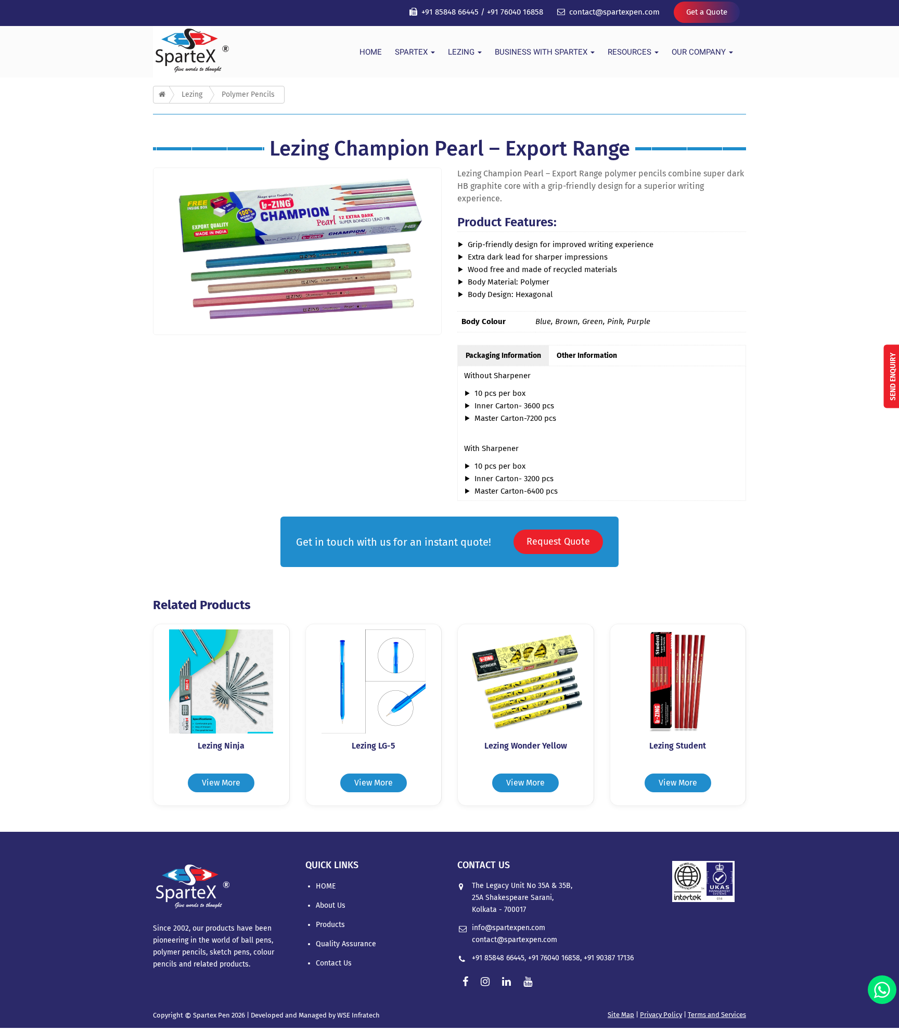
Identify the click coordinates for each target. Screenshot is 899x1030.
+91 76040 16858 (515, 12)
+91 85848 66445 (450, 12)
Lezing (462, 52)
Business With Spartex (542, 52)
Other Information (587, 355)
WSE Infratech (358, 1015)
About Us (330, 905)
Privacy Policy (661, 1015)
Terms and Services (717, 1015)
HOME (370, 52)
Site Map (621, 1015)
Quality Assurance (346, 943)
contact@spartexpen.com (614, 12)
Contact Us (334, 963)
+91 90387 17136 (609, 958)
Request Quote (558, 541)
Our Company (700, 52)
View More (221, 783)
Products (330, 924)
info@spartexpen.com (508, 927)
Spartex (412, 52)
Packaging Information (503, 355)
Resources (630, 52)
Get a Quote (706, 12)
